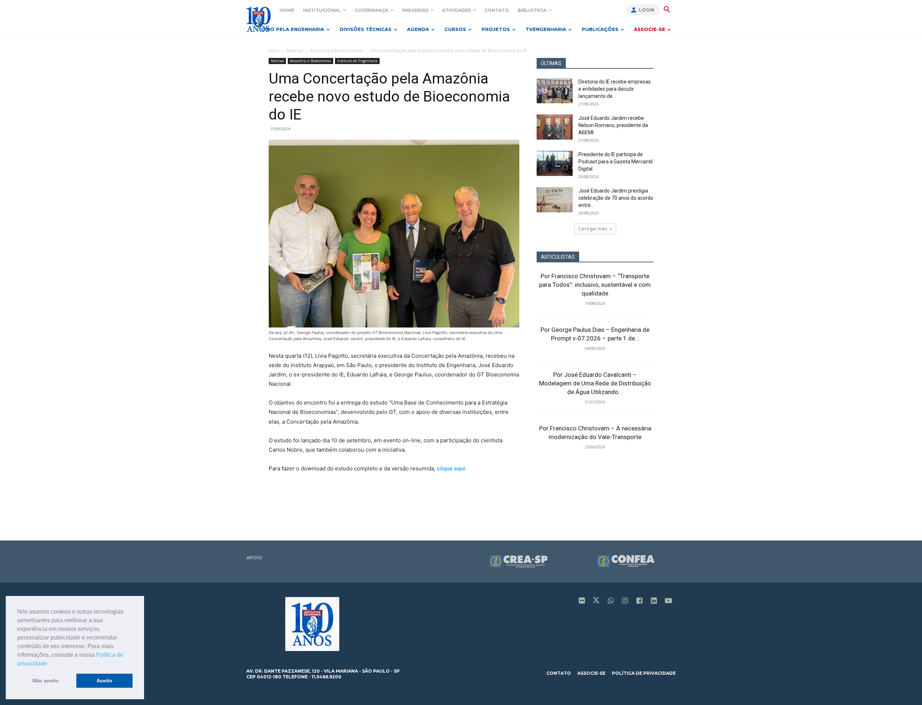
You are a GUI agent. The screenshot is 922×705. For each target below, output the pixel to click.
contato (558, 673)
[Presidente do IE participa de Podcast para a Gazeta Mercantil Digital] (555, 163)
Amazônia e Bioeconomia (336, 51)
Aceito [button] (104, 680)
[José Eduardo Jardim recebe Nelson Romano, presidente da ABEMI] (555, 127)
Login (646, 10)
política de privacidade (644, 673)
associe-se (591, 673)
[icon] (582, 601)
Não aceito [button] (45, 680)
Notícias (294, 51)
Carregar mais (592, 229)
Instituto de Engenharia (357, 60)
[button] (50, 664)
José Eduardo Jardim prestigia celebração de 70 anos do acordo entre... (615, 198)
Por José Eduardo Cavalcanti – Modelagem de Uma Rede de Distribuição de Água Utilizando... (595, 383)
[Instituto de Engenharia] (258, 19)
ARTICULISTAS (558, 257)
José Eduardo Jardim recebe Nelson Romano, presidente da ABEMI (613, 125)
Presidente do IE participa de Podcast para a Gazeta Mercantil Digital (615, 162)
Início (274, 51)
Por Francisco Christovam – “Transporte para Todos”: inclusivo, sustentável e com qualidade (595, 284)
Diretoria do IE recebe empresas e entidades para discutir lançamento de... (614, 89)
